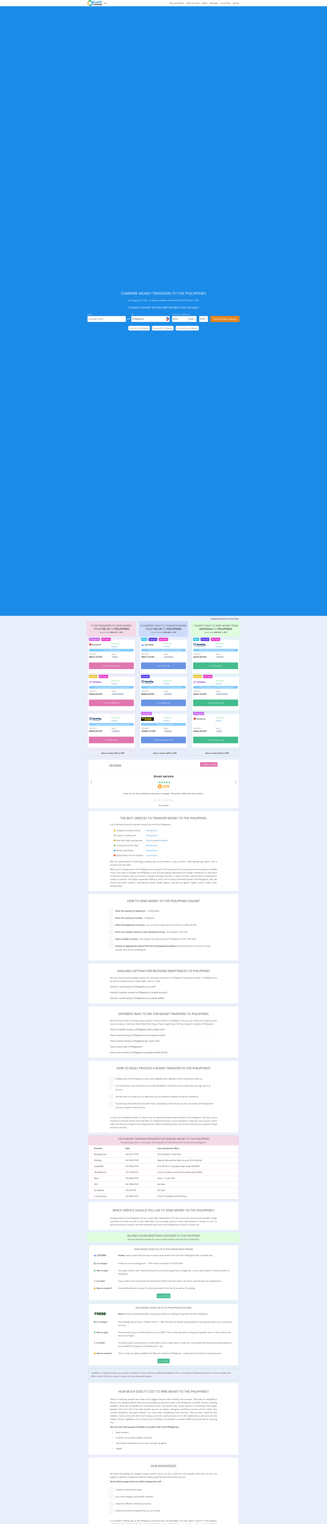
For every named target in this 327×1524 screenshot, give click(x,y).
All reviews (163, 805)
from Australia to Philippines (187, 328)
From (89, 314)
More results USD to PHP (113, 753)
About (236, 3)
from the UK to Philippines (163, 328)
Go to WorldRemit (110, 703)
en (105, 3)
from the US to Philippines (139, 328)
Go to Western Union (162, 740)
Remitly (149, 840)
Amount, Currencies (181, 314)
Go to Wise (163, 1361)
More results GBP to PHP (165, 753)
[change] (128, 319)
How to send (193, 3)
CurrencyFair (151, 855)
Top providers (176, 3)
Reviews (214, 3)
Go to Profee (162, 666)
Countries (225, 3)
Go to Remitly (110, 740)
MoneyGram (151, 830)
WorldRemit (162, 840)
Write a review (209, 764)
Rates (205, 3)
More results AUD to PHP (217, 753)
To (132, 314)
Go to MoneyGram (110, 666)
